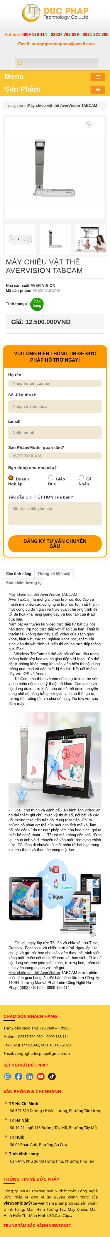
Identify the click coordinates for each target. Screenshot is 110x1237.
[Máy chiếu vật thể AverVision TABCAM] (88, 124)
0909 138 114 (34, 34)
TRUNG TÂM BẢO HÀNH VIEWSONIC (37, 1225)
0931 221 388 (96, 34)
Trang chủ (14, 105)
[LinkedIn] (29, 1076)
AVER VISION (43, 285)
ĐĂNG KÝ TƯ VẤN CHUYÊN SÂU (55, 544)
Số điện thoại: (22, 395)
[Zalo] (7, 1076)
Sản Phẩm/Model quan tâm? (36, 447)
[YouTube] (41, 1076)
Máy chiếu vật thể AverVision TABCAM (62, 105)
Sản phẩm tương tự (24, 583)
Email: (14, 421)
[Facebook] (18, 1076)
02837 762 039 (65, 34)
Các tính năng (18, 574)
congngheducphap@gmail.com (42, 1053)
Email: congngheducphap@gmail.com (56, 43)
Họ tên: (15, 374)
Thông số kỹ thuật (54, 574)
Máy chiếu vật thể (34, 973)
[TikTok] (52, 1076)
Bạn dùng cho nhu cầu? (32, 467)
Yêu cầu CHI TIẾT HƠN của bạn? (40, 497)
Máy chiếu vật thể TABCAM (43, 594)
